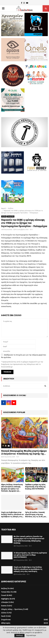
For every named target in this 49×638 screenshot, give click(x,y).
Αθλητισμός (5, 623)
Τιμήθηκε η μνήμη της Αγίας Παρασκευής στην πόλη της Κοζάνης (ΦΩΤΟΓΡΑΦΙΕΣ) (35, 487)
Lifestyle (4, 602)
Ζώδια (3, 613)
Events (3, 606)
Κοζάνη (4, 216)
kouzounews (8, 229)
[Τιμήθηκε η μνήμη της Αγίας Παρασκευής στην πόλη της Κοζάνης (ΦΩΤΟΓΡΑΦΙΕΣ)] (36, 474)
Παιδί (3, 616)
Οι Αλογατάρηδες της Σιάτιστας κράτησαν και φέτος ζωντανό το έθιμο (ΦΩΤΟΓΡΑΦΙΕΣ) (30, 555)
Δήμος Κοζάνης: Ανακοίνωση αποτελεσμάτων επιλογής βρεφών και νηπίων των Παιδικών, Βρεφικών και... (12, 488)
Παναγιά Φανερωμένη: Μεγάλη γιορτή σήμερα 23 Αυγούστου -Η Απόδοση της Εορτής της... (24, 452)
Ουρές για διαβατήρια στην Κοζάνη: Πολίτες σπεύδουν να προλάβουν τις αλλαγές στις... (12, 514)
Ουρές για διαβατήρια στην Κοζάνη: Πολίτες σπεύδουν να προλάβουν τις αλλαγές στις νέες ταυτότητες (28, 569)
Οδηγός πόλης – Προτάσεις (12, 609)
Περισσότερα (31, 635)
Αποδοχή (19, 635)
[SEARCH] (45, 386)
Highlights (5, 599)
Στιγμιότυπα (6, 620)
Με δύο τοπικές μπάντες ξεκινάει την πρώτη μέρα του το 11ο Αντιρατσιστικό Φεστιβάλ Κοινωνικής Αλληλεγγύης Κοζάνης (29, 539)
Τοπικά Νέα (10, 216)
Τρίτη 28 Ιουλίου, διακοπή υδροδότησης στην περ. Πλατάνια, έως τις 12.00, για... (36, 514)
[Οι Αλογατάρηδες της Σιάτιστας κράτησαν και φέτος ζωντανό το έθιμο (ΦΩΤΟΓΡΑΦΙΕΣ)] (6, 555)
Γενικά (3, 595)
